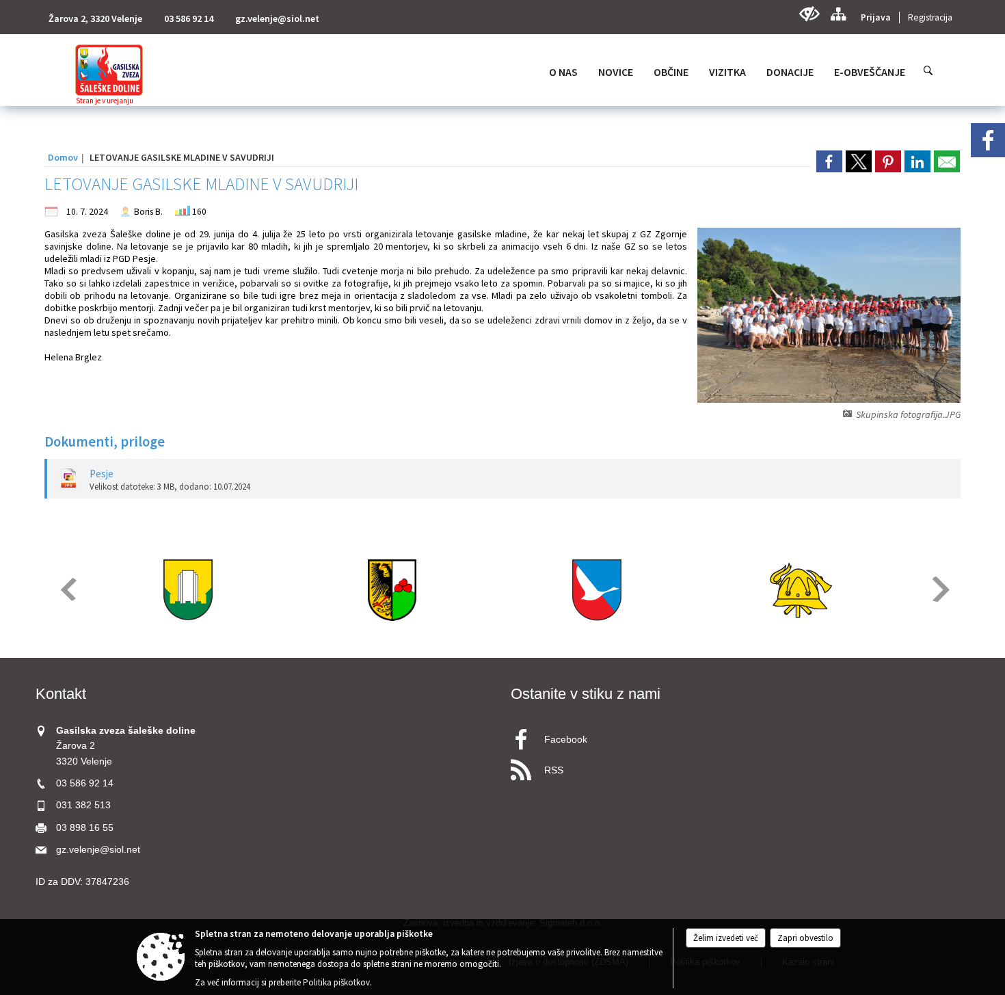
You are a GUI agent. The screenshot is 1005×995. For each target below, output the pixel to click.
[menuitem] (563, 72)
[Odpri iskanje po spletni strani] (928, 70)
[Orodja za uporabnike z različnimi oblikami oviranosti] (809, 14)
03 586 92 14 (188, 18)
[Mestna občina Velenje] (188, 590)
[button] (67, 589)
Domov (63, 157)
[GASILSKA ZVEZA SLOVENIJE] (801, 590)
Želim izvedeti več (725, 938)
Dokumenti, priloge (104, 442)
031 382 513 (83, 805)
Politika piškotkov (336, 982)
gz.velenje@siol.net (277, 18)
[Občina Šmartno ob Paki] (596, 590)
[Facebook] (988, 140)
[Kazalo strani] (838, 14)
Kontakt (61, 693)
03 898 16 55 (84, 828)
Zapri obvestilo (805, 938)
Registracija (930, 17)
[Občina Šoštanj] (392, 590)
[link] (829, 161)
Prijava (876, 17)
